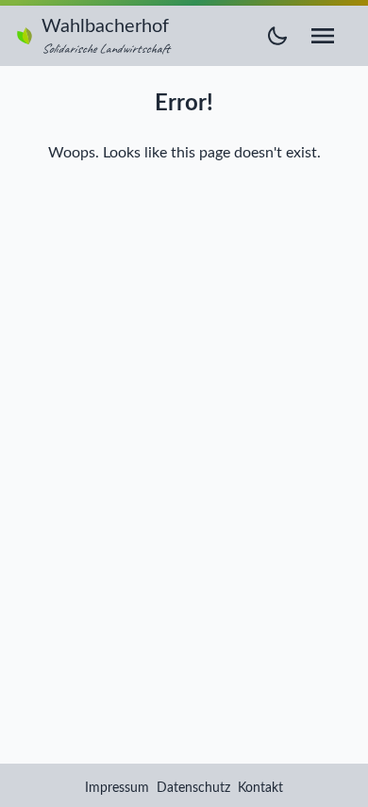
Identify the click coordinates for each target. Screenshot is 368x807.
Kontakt (260, 788)
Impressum (117, 788)
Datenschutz (193, 788)
